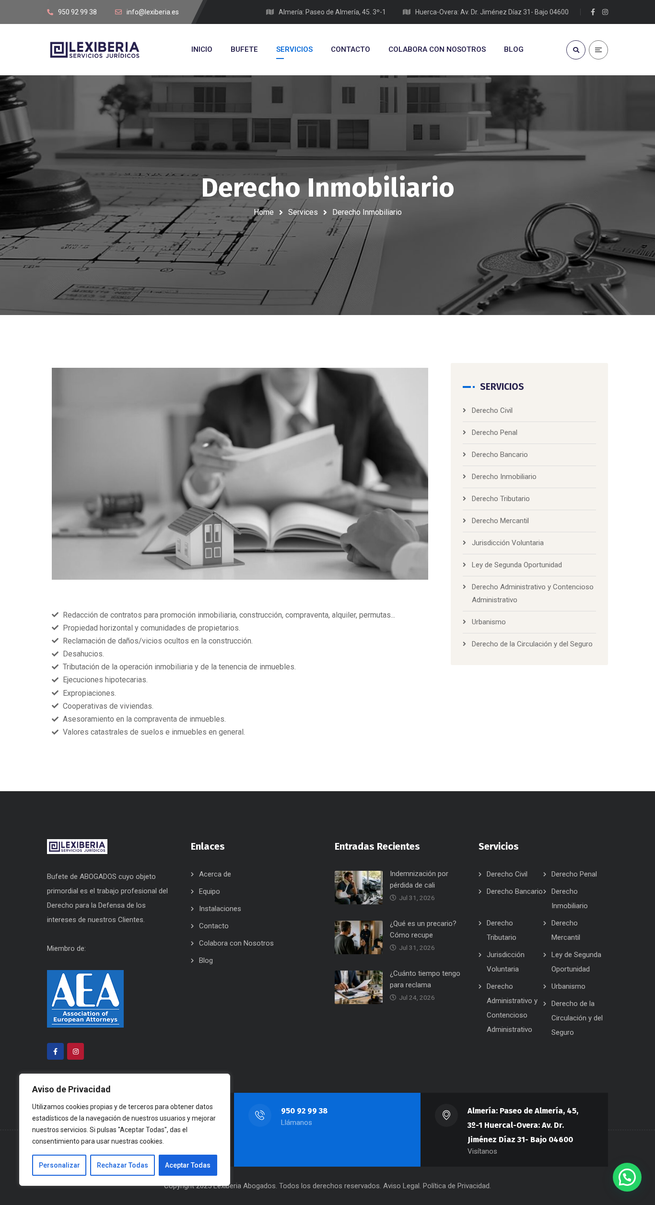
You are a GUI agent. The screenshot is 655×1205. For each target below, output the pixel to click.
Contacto (214, 926)
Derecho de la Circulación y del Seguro (532, 644)
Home (264, 212)
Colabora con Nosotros (236, 943)
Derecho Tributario (501, 498)
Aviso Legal (401, 1186)
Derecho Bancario (500, 454)
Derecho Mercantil (500, 520)
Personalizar (59, 1165)
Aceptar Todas (188, 1165)
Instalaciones (220, 908)
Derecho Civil (492, 410)
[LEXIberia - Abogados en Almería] (95, 49)
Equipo (209, 891)
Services (303, 212)
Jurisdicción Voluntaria (508, 542)
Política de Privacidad (456, 1186)
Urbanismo (489, 622)
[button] (627, 1177)
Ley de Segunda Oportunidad (517, 565)
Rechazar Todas (122, 1165)
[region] (124, 1130)
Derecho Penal (494, 432)
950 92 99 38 (304, 1110)
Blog (206, 960)
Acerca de (215, 874)
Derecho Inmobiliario (504, 476)
